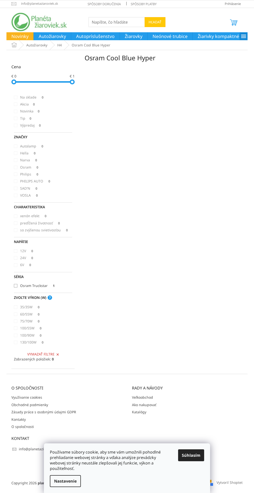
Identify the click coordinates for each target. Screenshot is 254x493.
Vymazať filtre (41, 354)
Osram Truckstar (37, 285)
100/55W (30, 328)
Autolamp (31, 146)
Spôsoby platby (144, 4)
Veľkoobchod (142, 397)
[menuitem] (19, 36)
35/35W (29, 307)
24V (26, 257)
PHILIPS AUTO (35, 181)
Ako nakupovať (144, 404)
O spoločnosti (22, 426)
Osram (29, 167)
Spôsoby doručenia (104, 4)
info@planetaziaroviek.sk (39, 449)
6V (25, 264)
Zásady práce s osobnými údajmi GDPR (43, 412)
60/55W (29, 314)
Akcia (27, 104)
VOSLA (29, 195)
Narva (28, 160)
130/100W (31, 342)
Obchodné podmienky (29, 404)
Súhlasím (191, 455)
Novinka (29, 111)
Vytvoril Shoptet (230, 482)
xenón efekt (33, 215)
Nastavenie (65, 481)
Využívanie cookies (26, 397)
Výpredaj (30, 125)
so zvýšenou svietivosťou (44, 230)
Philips (29, 174)
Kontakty (18, 419)
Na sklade (31, 97)
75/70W (29, 321)
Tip (25, 118)
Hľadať (155, 22)
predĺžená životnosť (40, 223)
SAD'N (28, 188)
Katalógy (139, 412)
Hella (27, 153)
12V (26, 250)
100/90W (30, 335)
